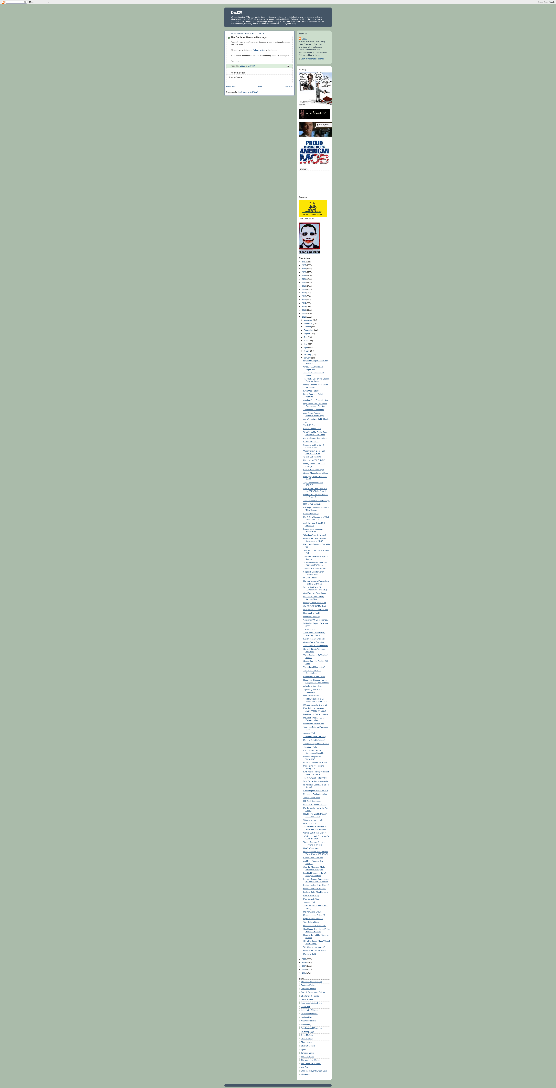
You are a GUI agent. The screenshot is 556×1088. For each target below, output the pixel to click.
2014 (304, 303)
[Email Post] (287, 66)
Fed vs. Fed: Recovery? (313, 470)
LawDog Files (306, 1017)
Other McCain (307, 1035)
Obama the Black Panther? (314, 889)
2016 (304, 296)
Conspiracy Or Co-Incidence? (315, 620)
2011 (304, 314)
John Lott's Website (309, 1010)
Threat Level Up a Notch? (314, 667)
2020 (304, 283)
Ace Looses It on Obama (313, 410)
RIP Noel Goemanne (312, 801)
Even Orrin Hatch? (311, 391)
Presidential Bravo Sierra (313, 724)
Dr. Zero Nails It (310, 578)
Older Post (288, 87)
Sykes (303, 1050)
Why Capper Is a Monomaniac (316, 781)
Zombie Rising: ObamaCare (315, 438)
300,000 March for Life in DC (315, 705)
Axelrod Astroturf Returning (314, 737)
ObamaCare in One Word (313, 642)
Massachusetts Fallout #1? (314, 926)
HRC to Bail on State (312, 504)
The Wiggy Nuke (310, 747)
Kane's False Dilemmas (313, 858)
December (308, 320)
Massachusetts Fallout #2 (314, 915)
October (307, 327)
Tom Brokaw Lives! (311, 922)
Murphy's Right (309, 954)
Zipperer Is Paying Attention (315, 794)
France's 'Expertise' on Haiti (315, 805)
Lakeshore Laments (309, 1014)
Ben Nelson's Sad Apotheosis (315, 714)
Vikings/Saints (309, 629)
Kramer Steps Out (311, 442)
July (306, 337)
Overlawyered (306, 1039)
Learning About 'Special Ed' (314, 603)
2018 (304, 289)
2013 (304, 307)
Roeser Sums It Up (311, 896)
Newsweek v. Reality (312, 613)
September (309, 330)
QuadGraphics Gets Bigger (314, 593)
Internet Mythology (311, 514)
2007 (304, 966)
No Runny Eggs (307, 1032)
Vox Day (304, 1067)
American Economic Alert (311, 982)
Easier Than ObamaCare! (314, 639)
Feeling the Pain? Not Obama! (316, 885)
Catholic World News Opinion (313, 992)
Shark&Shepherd (308, 1046)
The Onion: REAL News (311, 1064)
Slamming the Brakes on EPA (315, 791)
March (307, 351)
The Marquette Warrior (310, 1060)
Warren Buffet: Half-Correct (314, 833)
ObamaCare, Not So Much (314, 951)
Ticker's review (259, 50)
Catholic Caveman (308, 989)
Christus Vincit (307, 999)
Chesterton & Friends (310, 996)
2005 (304, 973)
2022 (304, 276)
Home (259, 87)
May (306, 344)
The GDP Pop (309, 425)
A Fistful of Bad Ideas (312, 686)
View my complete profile (312, 59)
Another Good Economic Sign (315, 400)
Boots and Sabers (308, 985)
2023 (304, 272)
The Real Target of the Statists (316, 744)
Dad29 (236, 12)
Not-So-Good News (311, 848)
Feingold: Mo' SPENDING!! (314, 460)
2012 (304, 310)
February (308, 354)
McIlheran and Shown (312, 912)
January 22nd (309, 733)
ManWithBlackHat (308, 1021)
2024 (304, 269)
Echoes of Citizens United (314, 677)
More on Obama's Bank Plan (315, 762)
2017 (304, 293)
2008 (304, 963)
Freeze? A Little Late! (312, 429)
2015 (304, 300)
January (307, 358)
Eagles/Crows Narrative (313, 919)
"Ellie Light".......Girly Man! (314, 535)
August (307, 334)
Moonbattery (306, 1024)
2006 (304, 969)
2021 (304, 279)
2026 (304, 262)
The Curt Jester (307, 1057)
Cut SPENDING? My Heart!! (315, 606)
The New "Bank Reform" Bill (315, 778)
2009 (304, 959)
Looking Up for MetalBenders (315, 892)
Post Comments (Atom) (248, 92)
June (306, 341)
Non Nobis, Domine (311, 617)
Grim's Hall (305, 1007)
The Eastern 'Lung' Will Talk (315, 568)
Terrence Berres (307, 1053)
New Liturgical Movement (311, 1028)
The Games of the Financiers (315, 646)
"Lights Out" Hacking (312, 457)
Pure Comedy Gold (311, 899)
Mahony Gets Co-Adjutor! (314, 740)
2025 (304, 265)
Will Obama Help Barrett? (314, 947)
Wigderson (305, 1074)
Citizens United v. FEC (312, 820)
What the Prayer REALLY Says (314, 1071)
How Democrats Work (312, 695)
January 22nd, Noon (311, 798)
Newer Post (231, 87)
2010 (304, 317)
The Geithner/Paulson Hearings (316, 501)
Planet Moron (306, 1042)
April (306, 348)
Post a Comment (236, 77)
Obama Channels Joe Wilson (315, 473)
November (308, 323)
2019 (304, 286)
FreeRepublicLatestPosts (311, 1003)
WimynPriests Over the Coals (315, 610)
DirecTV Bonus (309, 824)
